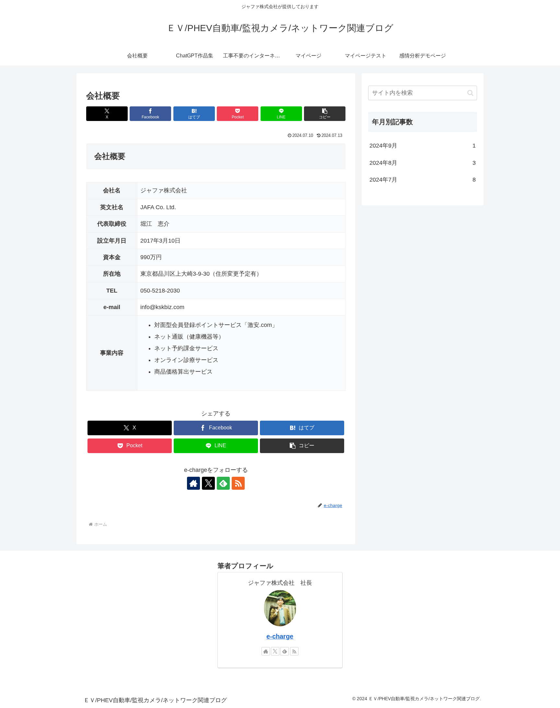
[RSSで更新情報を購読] (238, 483)
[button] (324, 113)
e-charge (279, 636)
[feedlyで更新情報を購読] (223, 483)
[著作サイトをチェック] (193, 483)
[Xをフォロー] (208, 483)
